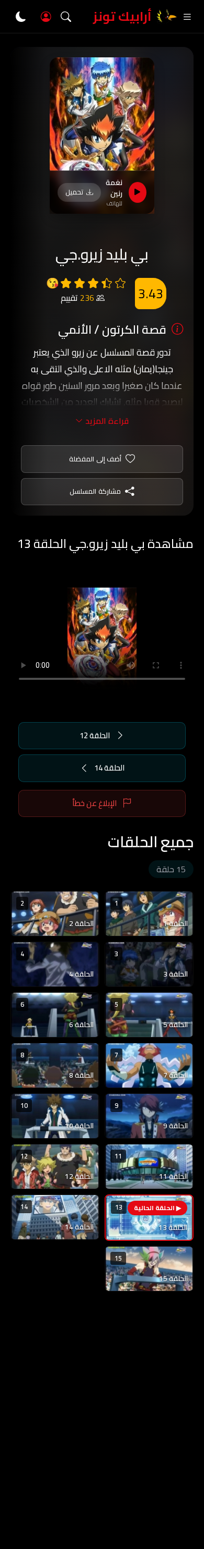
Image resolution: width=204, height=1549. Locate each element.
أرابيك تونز (122, 16)
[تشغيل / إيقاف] (137, 192)
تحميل (74, 192)
